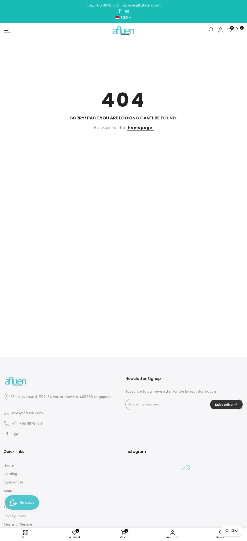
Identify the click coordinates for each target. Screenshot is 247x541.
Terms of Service (18, 524)
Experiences (14, 482)
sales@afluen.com (144, 5)
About (9, 490)
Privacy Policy (15, 516)
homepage (140, 127)
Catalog (10, 473)
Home (9, 465)
